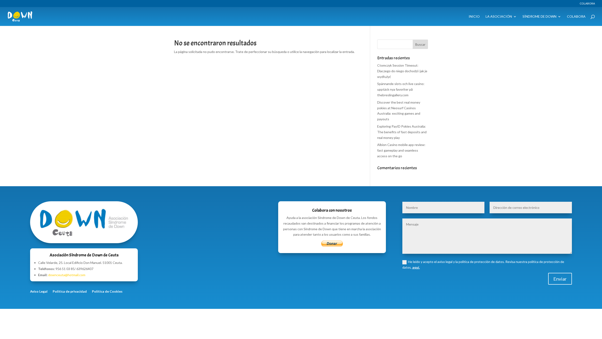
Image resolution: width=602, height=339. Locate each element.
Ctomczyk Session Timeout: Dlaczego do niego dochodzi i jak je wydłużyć (402, 71)
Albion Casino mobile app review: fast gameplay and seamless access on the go (401, 150)
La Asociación (499, 16)
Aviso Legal (39, 291)
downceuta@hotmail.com (66, 275)
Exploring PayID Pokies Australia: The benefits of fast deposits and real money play (402, 132)
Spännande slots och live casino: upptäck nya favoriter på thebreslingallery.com (400, 89)
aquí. (416, 267)
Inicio (474, 16)
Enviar (560, 279)
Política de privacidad (70, 291)
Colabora (587, 3)
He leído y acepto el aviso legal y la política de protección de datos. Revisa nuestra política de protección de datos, (483, 264)
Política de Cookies (107, 291)
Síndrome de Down (539, 16)
